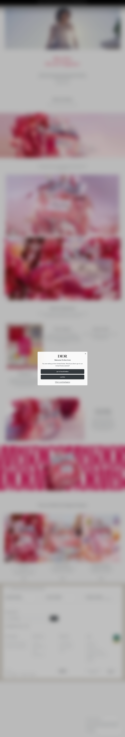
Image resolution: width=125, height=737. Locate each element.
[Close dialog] (85, 353)
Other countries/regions (62, 382)
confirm (62, 377)
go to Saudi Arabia (62, 371)
